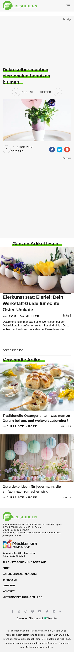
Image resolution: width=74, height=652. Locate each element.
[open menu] (68, 6)
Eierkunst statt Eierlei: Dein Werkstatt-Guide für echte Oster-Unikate (33, 303)
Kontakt (9, 591)
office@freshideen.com (24, 553)
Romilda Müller (24, 316)
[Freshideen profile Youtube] (40, 611)
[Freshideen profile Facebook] (13, 611)
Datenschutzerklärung (20, 574)
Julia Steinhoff (22, 426)
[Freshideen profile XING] (60, 611)
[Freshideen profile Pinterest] (33, 611)
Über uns (9, 585)
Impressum (10, 579)
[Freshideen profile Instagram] (19, 611)
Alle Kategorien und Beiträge (24, 562)
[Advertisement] (37, 42)
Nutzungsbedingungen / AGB (22, 597)
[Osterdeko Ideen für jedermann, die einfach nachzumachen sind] (37, 458)
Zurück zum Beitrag (21, 149)
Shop (6, 568)
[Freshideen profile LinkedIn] (54, 611)
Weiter (47, 92)
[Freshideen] (19, 5)
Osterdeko (13, 350)
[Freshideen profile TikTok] (26, 611)
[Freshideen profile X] (47, 611)
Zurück (27, 92)
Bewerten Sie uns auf (30, 618)
